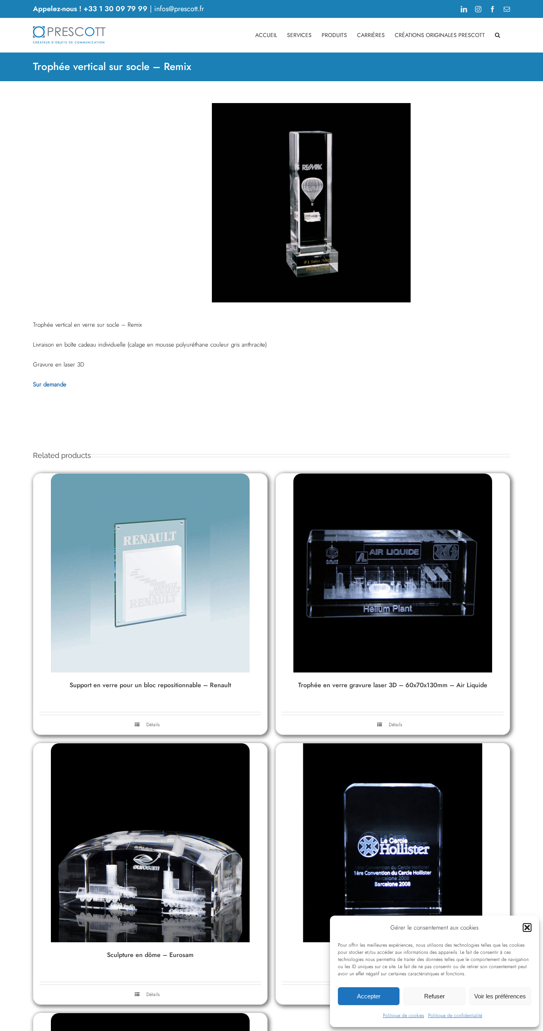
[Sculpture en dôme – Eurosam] (150, 842)
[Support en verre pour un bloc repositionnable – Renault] (150, 573)
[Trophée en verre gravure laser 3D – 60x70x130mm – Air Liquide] (393, 573)
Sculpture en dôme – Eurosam (150, 954)
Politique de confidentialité (455, 1015)
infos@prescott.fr (179, 9)
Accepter (368, 996)
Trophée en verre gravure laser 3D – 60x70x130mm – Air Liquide (392, 685)
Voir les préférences (500, 996)
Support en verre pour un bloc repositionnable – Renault (150, 685)
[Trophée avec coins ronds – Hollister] (393, 842)
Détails (153, 724)
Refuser (434, 996)
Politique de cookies (403, 1015)
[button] (527, 928)
